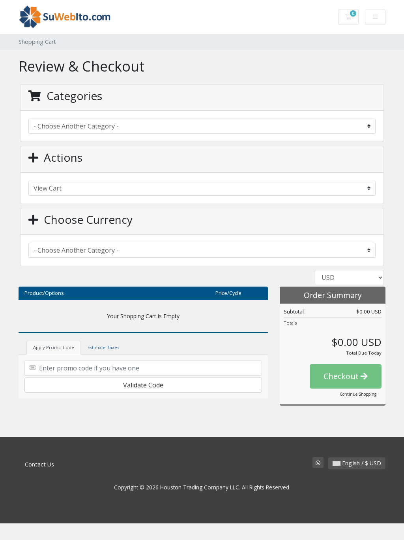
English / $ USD (360, 463)
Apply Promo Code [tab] (53, 347)
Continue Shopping (358, 394)
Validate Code (143, 385)
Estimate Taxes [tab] (103, 347)
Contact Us (39, 464)
